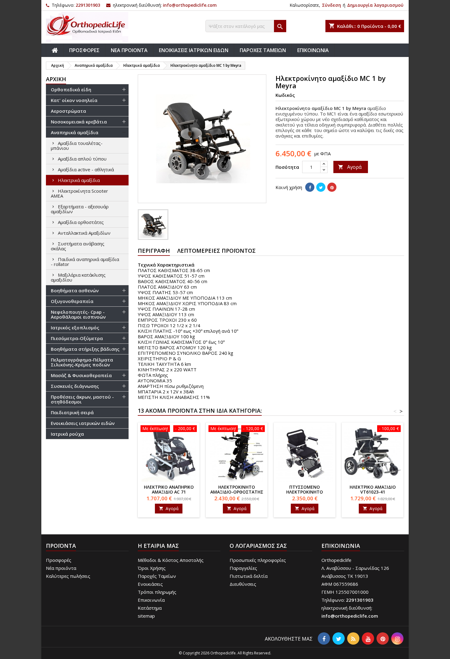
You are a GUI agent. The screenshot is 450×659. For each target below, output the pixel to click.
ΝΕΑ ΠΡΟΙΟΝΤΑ (129, 50)
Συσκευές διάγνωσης (75, 386)
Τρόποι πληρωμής (157, 592)
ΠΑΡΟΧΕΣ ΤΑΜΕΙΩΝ (263, 50)
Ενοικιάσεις (150, 584)
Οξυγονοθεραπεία (72, 301)
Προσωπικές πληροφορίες (258, 560)
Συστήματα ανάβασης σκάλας (77, 246)
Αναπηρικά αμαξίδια (74, 132)
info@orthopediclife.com (190, 5)
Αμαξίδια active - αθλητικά (86, 169)
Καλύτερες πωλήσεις (68, 576)
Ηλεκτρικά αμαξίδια (79, 180)
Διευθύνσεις (243, 584)
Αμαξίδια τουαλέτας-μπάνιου (77, 145)
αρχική (56, 79)
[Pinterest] (331, 187)
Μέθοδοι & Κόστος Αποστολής (171, 560)
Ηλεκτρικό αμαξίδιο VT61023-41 (373, 489)
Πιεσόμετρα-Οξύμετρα (77, 338)
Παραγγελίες (243, 568)
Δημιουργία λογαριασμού (375, 5)
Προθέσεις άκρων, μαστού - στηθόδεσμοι (82, 399)
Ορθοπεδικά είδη (71, 89)
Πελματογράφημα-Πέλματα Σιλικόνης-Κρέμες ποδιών (82, 362)
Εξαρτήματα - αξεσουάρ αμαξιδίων (80, 208)
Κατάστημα (150, 608)
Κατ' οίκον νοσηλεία (74, 100)
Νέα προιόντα (61, 568)
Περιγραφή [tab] (154, 250)
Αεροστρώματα (68, 111)
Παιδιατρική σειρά (72, 412)
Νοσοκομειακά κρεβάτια (79, 122)
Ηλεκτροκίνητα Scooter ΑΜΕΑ (79, 193)
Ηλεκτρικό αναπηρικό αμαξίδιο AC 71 (169, 489)
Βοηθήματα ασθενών (75, 290)
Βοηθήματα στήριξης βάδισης (85, 349)
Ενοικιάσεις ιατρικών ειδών (82, 423)
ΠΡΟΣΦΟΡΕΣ (84, 50)
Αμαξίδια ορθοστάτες (81, 222)
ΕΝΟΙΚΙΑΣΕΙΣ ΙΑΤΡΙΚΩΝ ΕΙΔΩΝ (193, 50)
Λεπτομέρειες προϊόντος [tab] (216, 250)
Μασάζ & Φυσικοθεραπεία (81, 375)
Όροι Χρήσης (152, 568)
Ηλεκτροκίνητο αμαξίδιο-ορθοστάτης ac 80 (236, 492)
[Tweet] (320, 187)
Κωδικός (285, 95)
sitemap (146, 616)
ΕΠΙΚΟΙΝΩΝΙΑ (313, 50)
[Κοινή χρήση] (309, 187)
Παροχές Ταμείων (157, 576)
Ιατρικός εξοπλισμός (75, 327)
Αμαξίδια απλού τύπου (82, 159)
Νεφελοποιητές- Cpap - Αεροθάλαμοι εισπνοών (78, 314)
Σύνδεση (331, 5)
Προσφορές (58, 560)
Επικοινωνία (151, 600)
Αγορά (350, 167)
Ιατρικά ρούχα (67, 434)
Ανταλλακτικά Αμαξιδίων (84, 233)
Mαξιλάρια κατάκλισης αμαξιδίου (78, 277)
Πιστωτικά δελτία (249, 576)
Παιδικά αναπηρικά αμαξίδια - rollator (85, 261)
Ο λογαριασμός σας (258, 545)
